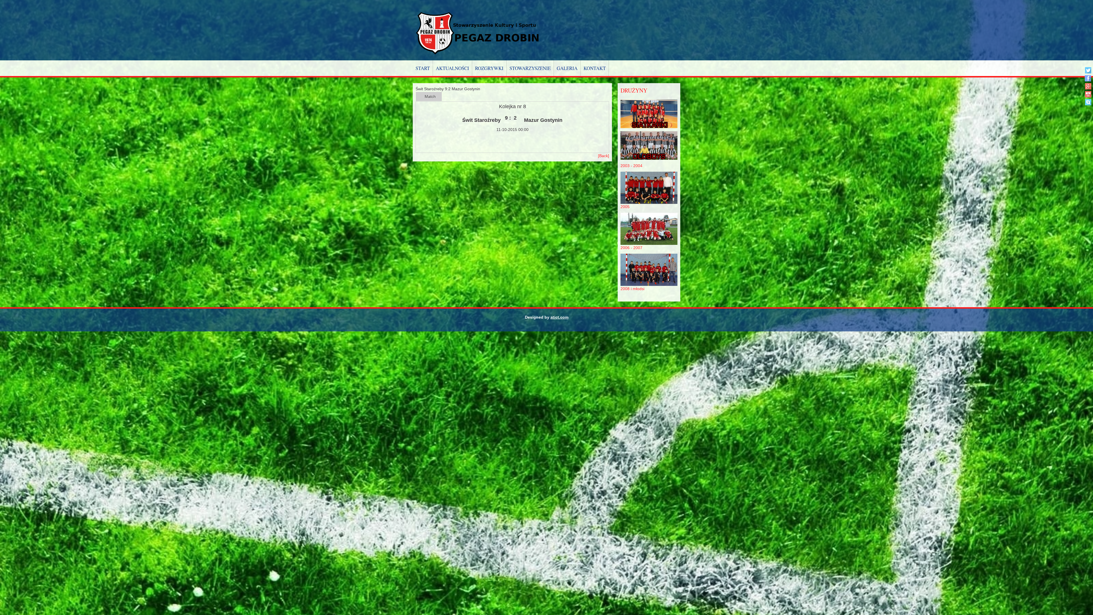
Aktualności (452, 68)
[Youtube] (1088, 94)
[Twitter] (1088, 70)
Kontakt (595, 68)
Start (423, 68)
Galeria (567, 68)
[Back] (603, 155)
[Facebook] (1088, 78)
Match (430, 96)
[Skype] (1088, 102)
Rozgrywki (489, 68)
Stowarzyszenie (530, 68)
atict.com (559, 317)
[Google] (1088, 86)
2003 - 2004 (631, 165)
